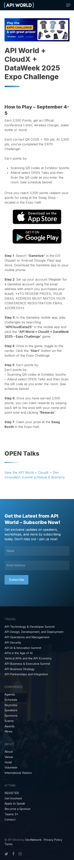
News (8, 731)
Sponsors (11, 715)
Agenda (10, 694)
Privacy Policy (53, 839)
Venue (9, 757)
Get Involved (13, 798)
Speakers (11, 710)
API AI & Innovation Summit (23, 648)
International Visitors (18, 773)
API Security (13, 642)
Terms (9, 844)
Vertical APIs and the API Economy (28, 658)
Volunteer (11, 767)
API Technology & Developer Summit (30, 627)
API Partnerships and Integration (26, 674)
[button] (68, 5)
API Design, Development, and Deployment (34, 632)
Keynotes (11, 705)
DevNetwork (33, 839)
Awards (10, 726)
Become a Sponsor (18, 809)
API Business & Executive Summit (27, 664)
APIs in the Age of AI (19, 653)
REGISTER (12, 793)
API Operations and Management (27, 637)
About (9, 751)
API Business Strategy (20, 669)
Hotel (8, 762)
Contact (10, 819)
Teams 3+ (11, 814)
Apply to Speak (15, 803)
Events (9, 721)
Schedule (11, 700)
